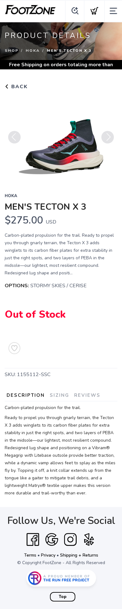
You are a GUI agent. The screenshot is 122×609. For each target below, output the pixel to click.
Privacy (48, 555)
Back (18, 86)
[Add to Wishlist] (14, 348)
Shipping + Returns (79, 555)
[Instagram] (70, 539)
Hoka (33, 50)
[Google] (51, 539)
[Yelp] (89, 539)
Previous (14, 137)
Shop (11, 50)
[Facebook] (32, 539)
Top (63, 597)
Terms (30, 555)
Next (107, 137)
